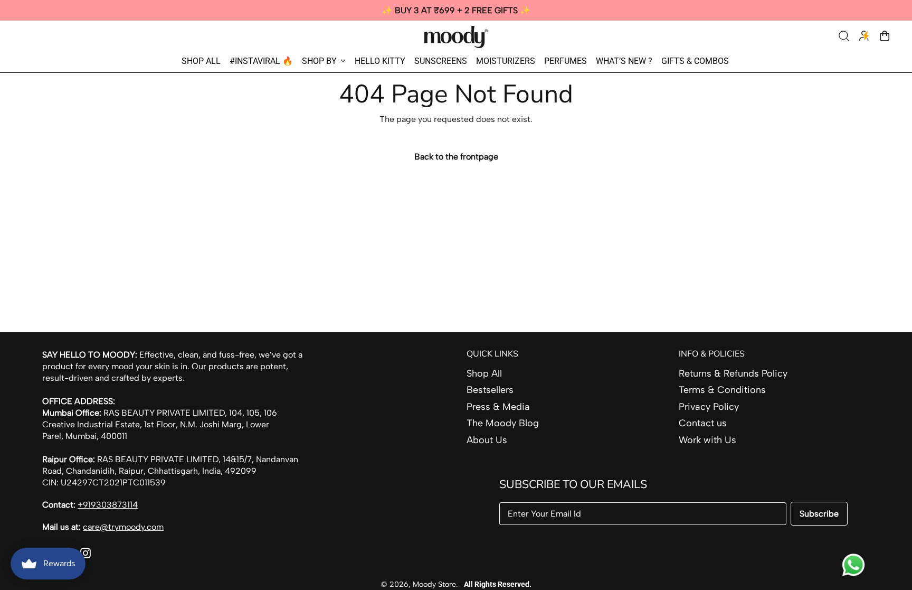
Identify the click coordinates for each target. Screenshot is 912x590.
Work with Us (707, 440)
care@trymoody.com (123, 527)
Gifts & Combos (695, 61)
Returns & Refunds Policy (733, 373)
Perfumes (565, 61)
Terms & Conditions (722, 390)
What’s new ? (624, 61)
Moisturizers (505, 61)
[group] (456, 10)
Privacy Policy (709, 407)
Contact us (703, 423)
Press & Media (498, 407)
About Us (487, 440)
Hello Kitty (380, 61)
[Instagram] (85, 555)
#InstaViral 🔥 (261, 61)
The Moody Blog (503, 423)
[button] (845, 37)
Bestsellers (490, 390)
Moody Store (434, 584)
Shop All (201, 61)
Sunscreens (440, 61)
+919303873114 (108, 505)
